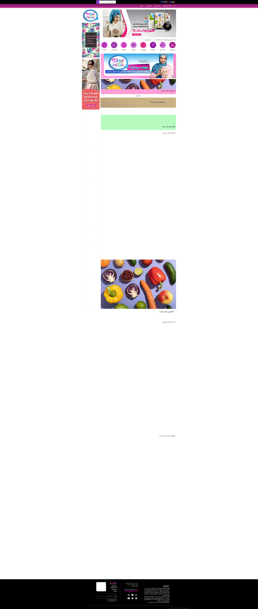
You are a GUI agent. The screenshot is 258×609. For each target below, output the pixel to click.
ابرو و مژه (133, 50)
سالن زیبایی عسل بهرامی (142, 233)
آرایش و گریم (172, 50)
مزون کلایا (145, 550)
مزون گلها (145, 536)
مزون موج (145, 495)
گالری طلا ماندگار (143, 422)
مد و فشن (114, 589)
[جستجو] (98, 2)
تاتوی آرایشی (143, 50)
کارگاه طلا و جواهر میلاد (142, 341)
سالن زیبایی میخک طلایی (142, 151)
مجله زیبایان (114, 586)
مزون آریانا (145, 441)
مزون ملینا (145, 468)
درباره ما (115, 591)
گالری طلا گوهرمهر (143, 409)
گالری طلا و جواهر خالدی (142, 354)
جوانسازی (124, 50)
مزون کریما (145, 482)
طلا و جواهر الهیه (143, 368)
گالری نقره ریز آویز (143, 395)
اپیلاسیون (153, 50)
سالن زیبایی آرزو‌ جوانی (142, 219)
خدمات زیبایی (114, 588)
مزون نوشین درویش (143, 522)
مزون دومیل (144, 509)
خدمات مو (104, 50)
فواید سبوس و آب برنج (169, 127)
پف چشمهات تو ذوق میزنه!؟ (158, 102)
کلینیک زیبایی (114, 50)
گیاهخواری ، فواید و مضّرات (168, 91)
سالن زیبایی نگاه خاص (142, 206)
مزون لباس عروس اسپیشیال (141, 563)
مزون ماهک (144, 455)
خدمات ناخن (162, 50)
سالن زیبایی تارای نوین (142, 178)
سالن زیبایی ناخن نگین (142, 192)
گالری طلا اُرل (144, 382)
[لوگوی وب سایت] (167, 2)
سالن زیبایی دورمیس (143, 165)
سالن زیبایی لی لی (143, 138)
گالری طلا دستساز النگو (142, 327)
